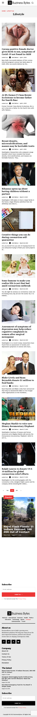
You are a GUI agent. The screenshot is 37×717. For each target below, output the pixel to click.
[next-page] (20, 490)
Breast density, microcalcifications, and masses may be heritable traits (18, 143)
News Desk (7, 535)
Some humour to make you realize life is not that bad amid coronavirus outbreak (16, 283)
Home (4, 11)
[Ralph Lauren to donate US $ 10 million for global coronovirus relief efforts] (18, 454)
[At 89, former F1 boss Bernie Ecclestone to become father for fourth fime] (18, 80)
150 (17, 490)
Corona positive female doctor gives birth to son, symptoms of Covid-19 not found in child (18, 52)
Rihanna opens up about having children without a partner (16, 191)
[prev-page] (3, 490)
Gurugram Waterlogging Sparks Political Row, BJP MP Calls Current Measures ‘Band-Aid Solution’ (17, 678)
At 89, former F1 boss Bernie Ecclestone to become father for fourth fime (17, 98)
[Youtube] (18, 642)
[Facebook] (4, 642)
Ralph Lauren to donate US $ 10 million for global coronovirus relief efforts (17, 471)
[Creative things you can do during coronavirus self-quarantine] (18, 220)
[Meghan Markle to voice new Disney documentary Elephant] (18, 408)
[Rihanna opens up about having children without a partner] (18, 174)
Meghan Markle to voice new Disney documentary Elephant (18, 425)
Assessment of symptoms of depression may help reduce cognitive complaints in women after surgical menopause (16, 331)
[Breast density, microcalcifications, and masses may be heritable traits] (18, 126)
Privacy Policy (22, 599)
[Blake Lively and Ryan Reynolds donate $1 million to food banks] (18, 363)
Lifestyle (5, 57)
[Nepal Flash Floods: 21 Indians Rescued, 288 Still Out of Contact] (18, 517)
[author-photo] (10, 57)
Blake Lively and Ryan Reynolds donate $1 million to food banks (18, 380)
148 (7, 490)
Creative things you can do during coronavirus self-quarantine (16, 237)
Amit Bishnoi (15, 57)
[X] (13, 642)
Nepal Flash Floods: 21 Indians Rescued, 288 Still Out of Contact (18, 529)
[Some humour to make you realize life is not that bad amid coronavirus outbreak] (18, 265)
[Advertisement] (18, 559)
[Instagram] (9, 642)
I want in (17, 594)
